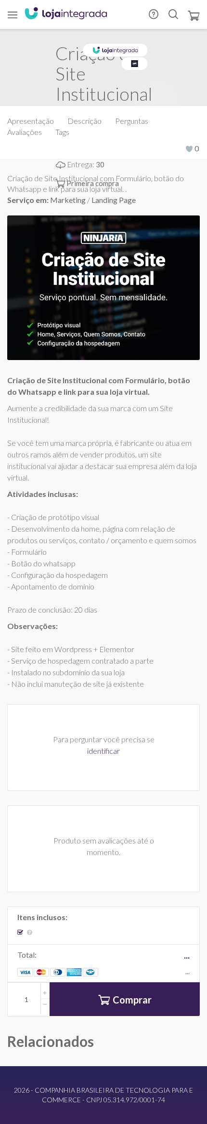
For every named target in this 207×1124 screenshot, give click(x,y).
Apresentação (30, 120)
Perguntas (131, 120)
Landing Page (113, 199)
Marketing (68, 199)
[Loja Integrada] (66, 14)
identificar (103, 750)
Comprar (132, 999)
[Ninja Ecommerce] (134, 63)
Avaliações (24, 131)
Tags (62, 131)
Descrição (84, 120)
